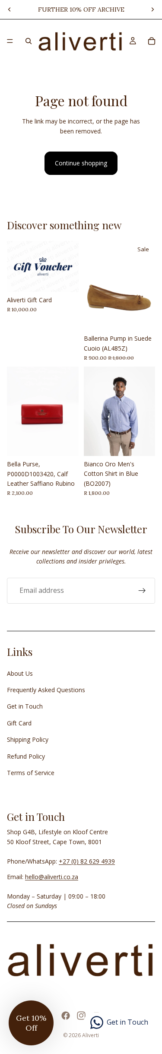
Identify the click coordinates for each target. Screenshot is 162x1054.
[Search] (28, 41)
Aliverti (90, 1035)
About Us (20, 673)
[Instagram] (81, 1015)
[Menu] (10, 41)
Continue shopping (81, 163)
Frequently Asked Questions (46, 690)
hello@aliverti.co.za (51, 877)
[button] (31, 1022)
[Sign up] (142, 590)
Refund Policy (26, 756)
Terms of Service (30, 773)
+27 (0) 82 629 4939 (87, 861)
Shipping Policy (27, 739)
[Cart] (151, 41)
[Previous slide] (9, 9)
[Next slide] (152, 9)
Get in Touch (25, 706)
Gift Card (19, 723)
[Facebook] (65, 1015)
